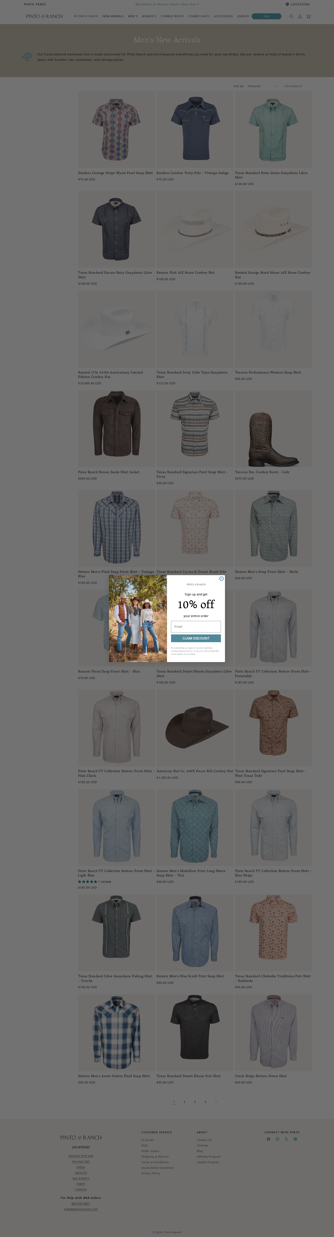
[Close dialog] (221, 579)
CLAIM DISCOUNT (196, 638)
